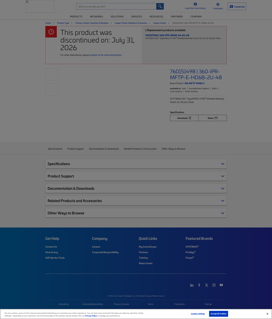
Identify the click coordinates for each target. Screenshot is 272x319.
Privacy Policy (91, 316)
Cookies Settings (198, 313)
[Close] (267, 314)
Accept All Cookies (218, 313)
